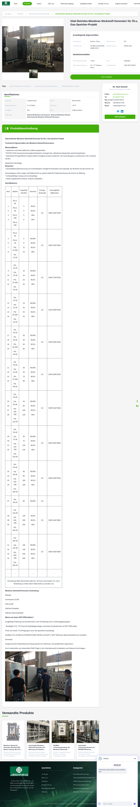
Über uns (51, 4)
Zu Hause (45, 774)
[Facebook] (137, 401)
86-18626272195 (118, 97)
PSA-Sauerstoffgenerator (81, 785)
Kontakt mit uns (103, 4)
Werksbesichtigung (67, 4)
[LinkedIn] (137, 406)
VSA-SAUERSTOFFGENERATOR (84, 778)
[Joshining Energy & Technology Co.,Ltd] (6, 4)
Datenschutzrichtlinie (48, 788)
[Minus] (135, 758)
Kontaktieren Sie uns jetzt (13, 755)
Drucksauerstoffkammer (81, 788)
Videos (39, 4)
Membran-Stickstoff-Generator (83, 792)
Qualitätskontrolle (86, 4)
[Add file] (99, 803)
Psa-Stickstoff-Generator (81, 774)
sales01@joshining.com (120, 94)
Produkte (27, 4)
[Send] (135, 803)
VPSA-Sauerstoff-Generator (82, 781)
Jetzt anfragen (120, 117)
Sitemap (44, 792)
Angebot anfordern (121, 4)
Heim (16, 4)
